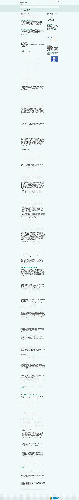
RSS (25, 495)
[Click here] (53, 21)
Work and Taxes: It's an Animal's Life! (28, 355)
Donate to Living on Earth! (50, 24)
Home (21, 495)
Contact (23, 495)
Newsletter (21, 4)
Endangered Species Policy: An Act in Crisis (27, 15)
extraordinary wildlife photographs (51, 52)
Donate (27, 495)
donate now (54, 28)
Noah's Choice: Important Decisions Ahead (27, 20)
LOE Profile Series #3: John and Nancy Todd (27, 29)
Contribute (55, 45)
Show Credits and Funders (25, 34)
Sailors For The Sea (52, 36)
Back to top (22, 148)
